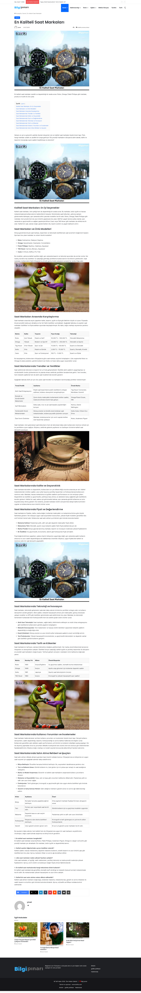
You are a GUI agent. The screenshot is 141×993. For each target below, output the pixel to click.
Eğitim (93, 7)
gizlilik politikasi (95, 968)
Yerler (85, 7)
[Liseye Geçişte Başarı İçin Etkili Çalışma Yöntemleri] (25, 930)
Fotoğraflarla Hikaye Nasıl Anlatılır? (49, 948)
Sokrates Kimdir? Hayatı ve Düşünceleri (51, 2)
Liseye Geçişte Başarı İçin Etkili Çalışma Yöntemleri (25, 940)
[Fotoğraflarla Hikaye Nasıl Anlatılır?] (51, 934)
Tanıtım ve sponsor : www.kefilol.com (70, 984)
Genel (64, 7)
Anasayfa (18, 13)
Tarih (120, 7)
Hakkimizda (94, 971)
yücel (19, 27)
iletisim (93, 966)
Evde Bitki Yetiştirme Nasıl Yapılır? (75, 941)
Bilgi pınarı (84, 981)
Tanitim (113, 7)
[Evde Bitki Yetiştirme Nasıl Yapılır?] (77, 930)
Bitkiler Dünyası (104, 7)
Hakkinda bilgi (74, 7)
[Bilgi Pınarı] (21, 8)
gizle (23, 103)
